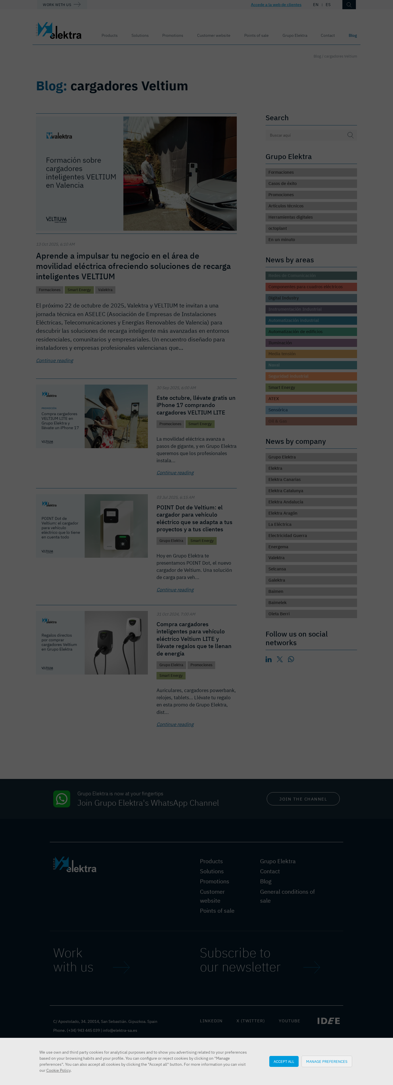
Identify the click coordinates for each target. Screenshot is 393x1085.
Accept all (284, 1061)
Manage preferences (327, 1061)
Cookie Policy (58, 1070)
